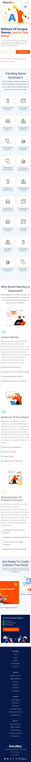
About (15, 657)
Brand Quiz (15, 706)
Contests (15, 682)
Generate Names (23, 52)
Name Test (15, 685)
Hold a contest (6, 59)
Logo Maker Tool (15, 715)
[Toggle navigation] (27, 2)
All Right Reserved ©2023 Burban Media (15, 749)
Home (15, 654)
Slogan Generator (15, 679)
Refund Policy (15, 736)
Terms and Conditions (15, 733)
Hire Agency (15, 691)
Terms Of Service (15, 730)
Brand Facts (15, 703)
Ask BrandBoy (15, 663)
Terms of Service (15, 752)
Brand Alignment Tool (15, 712)
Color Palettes (15, 700)
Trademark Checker (15, 709)
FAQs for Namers (15, 727)
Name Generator (15, 676)
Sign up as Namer (15, 724)
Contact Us (15, 666)
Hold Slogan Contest (11, 629)
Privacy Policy (15, 754)
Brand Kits (15, 688)
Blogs (15, 660)
